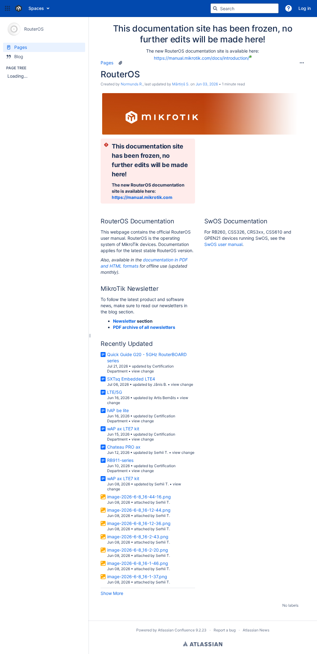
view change (143, 371)
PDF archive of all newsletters (144, 327)
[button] (7, 8)
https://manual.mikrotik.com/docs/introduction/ (201, 58)
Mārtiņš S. (180, 84)
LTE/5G (114, 392)
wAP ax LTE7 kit (123, 428)
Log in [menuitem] (304, 8)
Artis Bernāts (165, 397)
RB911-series (120, 460)
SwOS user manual (223, 244)
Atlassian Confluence (176, 630)
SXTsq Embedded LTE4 (131, 378)
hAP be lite (118, 410)
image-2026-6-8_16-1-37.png (137, 576)
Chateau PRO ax (124, 447)
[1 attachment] (120, 62)
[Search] (215, 8)
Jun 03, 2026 (207, 84)
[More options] (302, 62)
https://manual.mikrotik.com (142, 197)
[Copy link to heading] (128, 175)
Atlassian (202, 644)
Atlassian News (256, 630)
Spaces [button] (36, 8)
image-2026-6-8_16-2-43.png (137, 536)
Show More (112, 593)
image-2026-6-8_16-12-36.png (139, 523)
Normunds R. (132, 84)
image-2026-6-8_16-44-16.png (139, 496)
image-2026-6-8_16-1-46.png (137, 563)
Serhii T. (161, 452)
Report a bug (225, 630)
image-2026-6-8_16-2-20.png (137, 550)
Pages (107, 62)
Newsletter (124, 321)
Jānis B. (160, 384)
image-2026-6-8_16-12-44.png (139, 510)
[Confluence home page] (18, 8)
